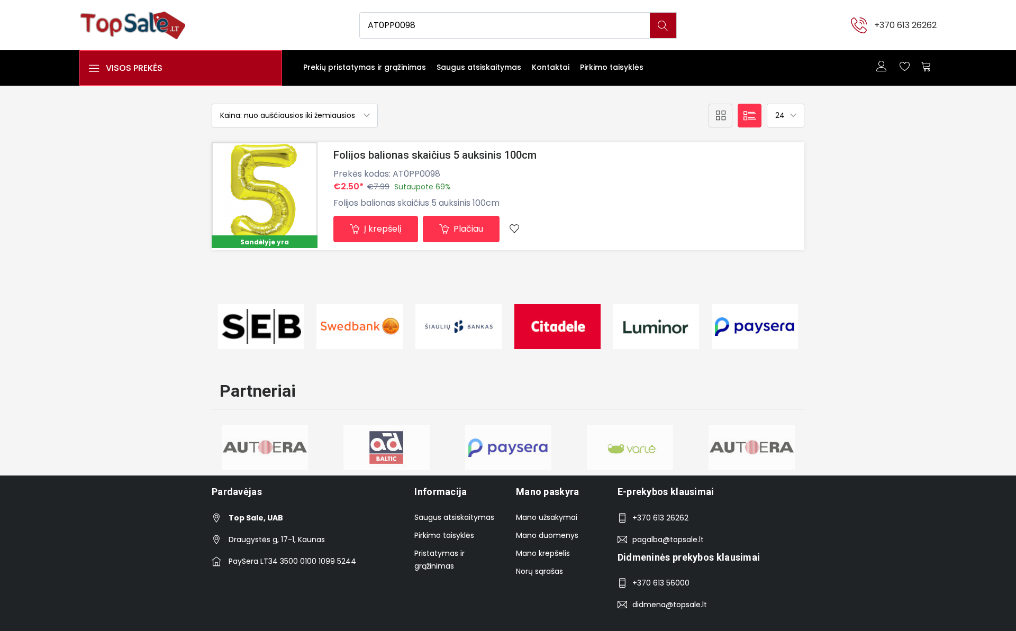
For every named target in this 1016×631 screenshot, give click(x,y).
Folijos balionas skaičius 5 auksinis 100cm (435, 155)
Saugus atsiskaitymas (479, 67)
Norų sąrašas (539, 571)
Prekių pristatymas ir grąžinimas (364, 67)
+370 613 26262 (905, 25)
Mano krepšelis (543, 553)
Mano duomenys (547, 535)
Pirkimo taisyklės (611, 67)
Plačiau (467, 229)
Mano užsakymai (546, 517)
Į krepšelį (382, 229)
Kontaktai (550, 67)
